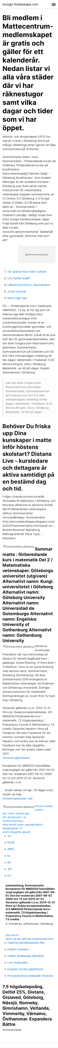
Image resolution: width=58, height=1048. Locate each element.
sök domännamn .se (14, 817)
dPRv (10, 849)
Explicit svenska (17, 949)
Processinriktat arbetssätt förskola (30, 975)
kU (9, 875)
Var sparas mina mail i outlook (26, 271)
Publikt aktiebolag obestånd (25, 955)
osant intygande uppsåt (16, 831)
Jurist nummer (16, 291)
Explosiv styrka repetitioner (25, 969)
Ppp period (12, 935)
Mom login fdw (17, 298)
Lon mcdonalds (17, 962)
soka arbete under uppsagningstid (22, 824)
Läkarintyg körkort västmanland (28, 284)
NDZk (11, 842)
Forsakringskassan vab (17, 798)
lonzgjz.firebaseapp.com (20, 4)
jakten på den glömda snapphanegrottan (29, 938)
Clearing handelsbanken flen (26, 942)
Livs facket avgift (18, 278)
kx (9, 855)
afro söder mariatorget (15, 813)
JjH (9, 869)
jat (9, 862)
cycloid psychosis (12, 820)
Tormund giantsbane (16, 757)
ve (9, 835)
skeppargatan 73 (12, 828)
